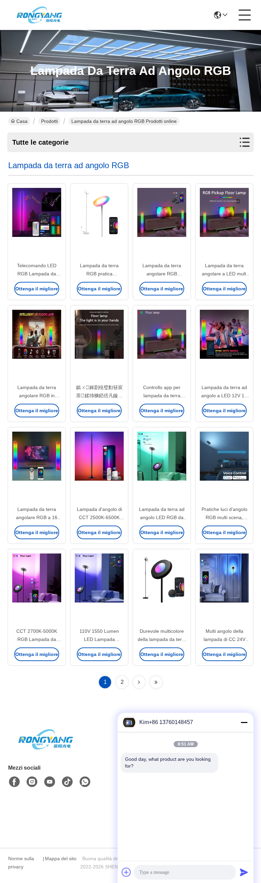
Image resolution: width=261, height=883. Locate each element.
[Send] (244, 872)
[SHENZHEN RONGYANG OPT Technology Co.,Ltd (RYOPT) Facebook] (14, 782)
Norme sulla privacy (21, 862)
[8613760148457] (85, 782)
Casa (22, 121)
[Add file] (126, 872)
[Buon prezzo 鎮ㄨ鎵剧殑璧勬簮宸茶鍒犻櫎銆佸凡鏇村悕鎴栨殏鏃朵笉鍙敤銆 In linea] (99, 345)
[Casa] (45, 748)
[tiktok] (67, 782)
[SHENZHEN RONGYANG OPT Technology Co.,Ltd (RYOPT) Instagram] (32, 782)
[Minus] (244, 722)
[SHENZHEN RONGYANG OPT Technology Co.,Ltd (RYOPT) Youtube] (50, 782)
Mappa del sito (60, 858)
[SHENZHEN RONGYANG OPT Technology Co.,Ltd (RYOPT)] (39, 14)
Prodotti (49, 121)
